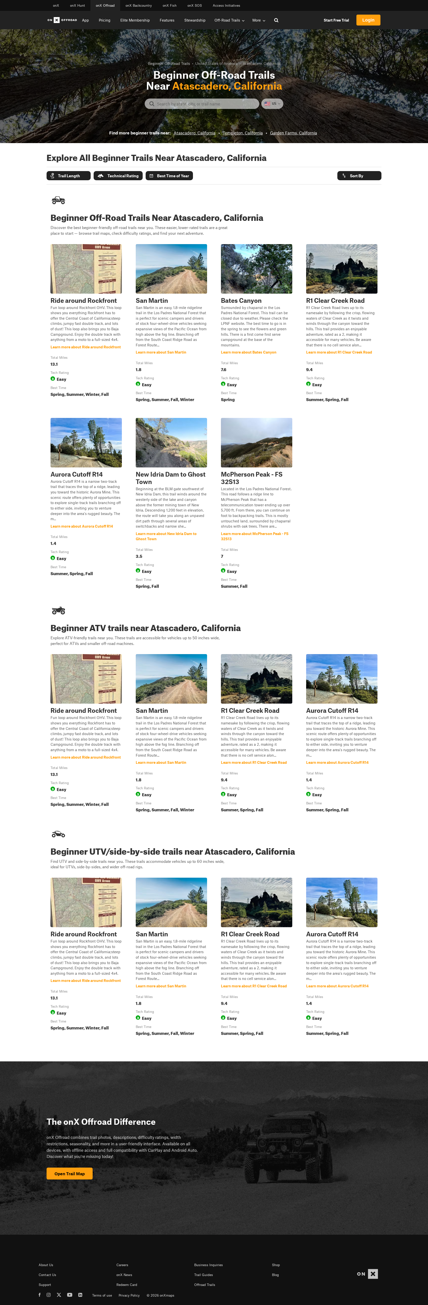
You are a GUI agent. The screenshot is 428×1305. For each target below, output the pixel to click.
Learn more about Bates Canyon (256, 324)
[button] (69, 175)
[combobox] (206, 103)
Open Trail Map (69, 1173)
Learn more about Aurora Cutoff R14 (86, 504)
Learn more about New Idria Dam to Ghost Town (171, 504)
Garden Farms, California (293, 132)
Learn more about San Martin (171, 324)
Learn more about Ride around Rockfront (86, 324)
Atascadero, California (194, 132)
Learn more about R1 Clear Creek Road (341, 324)
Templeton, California (243, 132)
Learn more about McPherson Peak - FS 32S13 (256, 504)
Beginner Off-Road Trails (169, 63)
